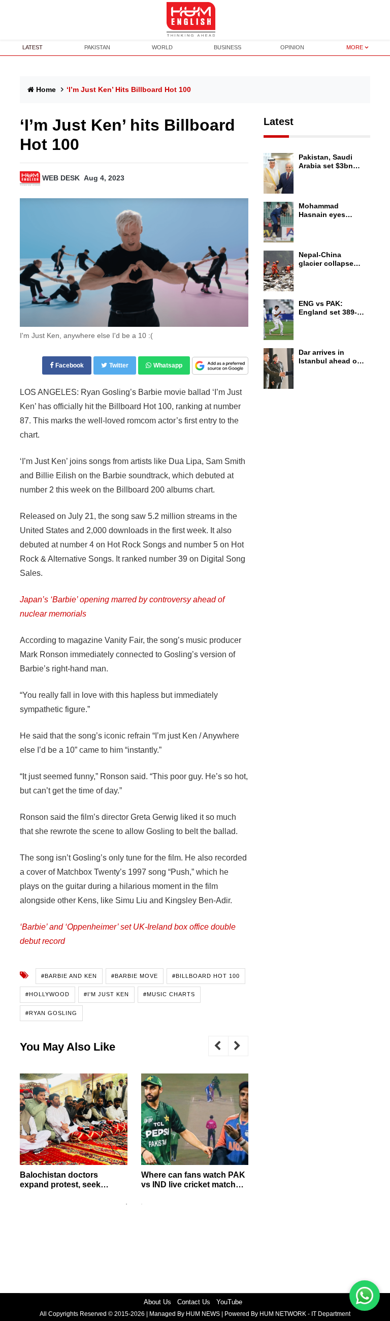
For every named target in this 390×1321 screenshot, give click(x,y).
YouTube (229, 1302)
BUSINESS (227, 47)
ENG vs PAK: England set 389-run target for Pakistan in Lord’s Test (330, 308)
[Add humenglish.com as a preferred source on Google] (220, 366)
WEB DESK (61, 178)
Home (46, 89)
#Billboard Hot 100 (206, 976)
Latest (279, 121)
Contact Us (193, 1302)
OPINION (292, 47)
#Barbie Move (134, 976)
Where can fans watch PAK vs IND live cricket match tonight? (193, 1180)
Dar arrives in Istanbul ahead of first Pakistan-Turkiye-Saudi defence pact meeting (329, 356)
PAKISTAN (97, 47)
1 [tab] (126, 1204)
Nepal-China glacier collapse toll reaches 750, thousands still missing (327, 259)
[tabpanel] (73, 1135)
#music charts (169, 994)
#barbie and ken (69, 976)
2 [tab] (142, 1204)
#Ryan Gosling (51, 1013)
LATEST (32, 47)
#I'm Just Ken (106, 994)
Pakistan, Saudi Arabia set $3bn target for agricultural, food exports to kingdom (329, 161)
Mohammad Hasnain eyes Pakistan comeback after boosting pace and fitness (332, 210)
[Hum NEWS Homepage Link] (195, 20)
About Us (157, 1302)
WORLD (162, 47)
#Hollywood (47, 994)
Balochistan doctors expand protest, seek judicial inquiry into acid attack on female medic (65, 1180)
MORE (354, 47)
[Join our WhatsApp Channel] (364, 1295)
